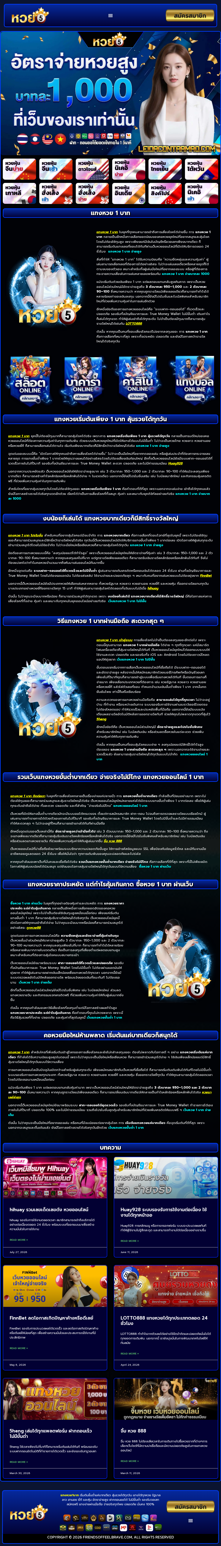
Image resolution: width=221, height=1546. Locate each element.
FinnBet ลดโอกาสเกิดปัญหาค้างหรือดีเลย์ (51, 1318)
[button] (110, 15)
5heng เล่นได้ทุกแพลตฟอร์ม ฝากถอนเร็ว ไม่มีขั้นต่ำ (51, 1434)
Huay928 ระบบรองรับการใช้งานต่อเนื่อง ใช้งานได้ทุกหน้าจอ (164, 1212)
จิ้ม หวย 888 (133, 1431)
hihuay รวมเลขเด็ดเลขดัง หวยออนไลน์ (49, 1209)
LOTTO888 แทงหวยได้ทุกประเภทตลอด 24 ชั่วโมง (164, 1321)
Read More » (19, 1240)
